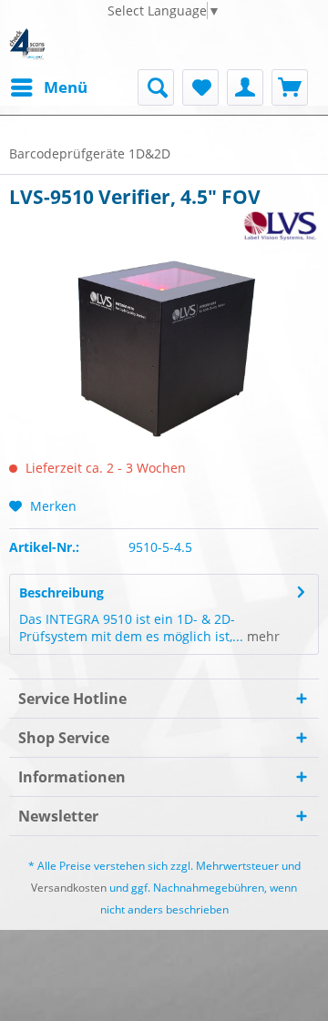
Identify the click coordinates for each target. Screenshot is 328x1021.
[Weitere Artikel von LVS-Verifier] (280, 225)
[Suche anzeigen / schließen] (156, 87)
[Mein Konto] (245, 87)
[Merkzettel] (200, 87)
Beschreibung (61, 592)
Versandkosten (69, 887)
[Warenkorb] (290, 87)
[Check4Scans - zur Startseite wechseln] (27, 44)
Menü (65, 87)
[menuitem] (48, 87)
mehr (261, 636)
